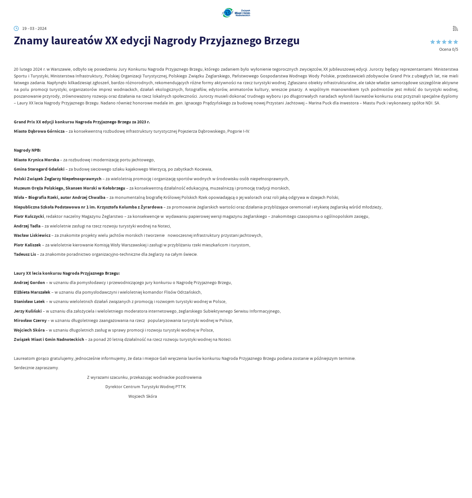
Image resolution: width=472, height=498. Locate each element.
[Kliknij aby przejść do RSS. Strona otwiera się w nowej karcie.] (455, 28)
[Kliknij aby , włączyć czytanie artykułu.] (18, 57)
